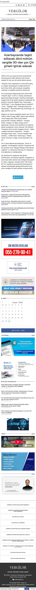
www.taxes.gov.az (8, 19)
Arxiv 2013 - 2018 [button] (18, 330)
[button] (32, 19)
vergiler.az (24, 583)
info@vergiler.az (18, 579)
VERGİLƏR (18, 11)
